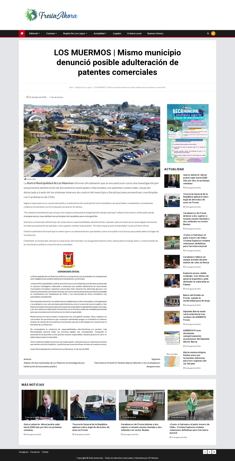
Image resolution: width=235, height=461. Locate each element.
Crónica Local (134, 33)
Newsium (139, 458)
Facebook (35, 452)
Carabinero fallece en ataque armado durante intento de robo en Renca (196, 260)
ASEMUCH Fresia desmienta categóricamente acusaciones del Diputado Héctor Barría (196, 336)
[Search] (208, 33)
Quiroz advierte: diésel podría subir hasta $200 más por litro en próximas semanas (43, 427)
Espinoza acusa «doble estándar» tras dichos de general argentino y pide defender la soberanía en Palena (196, 279)
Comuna (50, 33)
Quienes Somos (155, 33)
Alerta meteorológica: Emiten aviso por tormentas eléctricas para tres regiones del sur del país (194, 358)
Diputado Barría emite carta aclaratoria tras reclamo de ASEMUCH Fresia (194, 315)
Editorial (33, 33)
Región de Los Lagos (74, 33)
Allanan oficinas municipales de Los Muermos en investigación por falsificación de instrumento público (54, 363)
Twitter (45, 452)
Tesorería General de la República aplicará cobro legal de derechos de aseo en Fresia (195, 198)
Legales (117, 33)
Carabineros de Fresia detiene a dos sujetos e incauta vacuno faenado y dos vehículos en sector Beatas (196, 219)
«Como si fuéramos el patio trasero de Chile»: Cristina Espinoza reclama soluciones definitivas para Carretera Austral (196, 241)
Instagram (23, 452)
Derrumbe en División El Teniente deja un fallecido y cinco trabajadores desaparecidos (127, 363)
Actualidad (99, 33)
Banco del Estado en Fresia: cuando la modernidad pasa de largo (196, 298)
